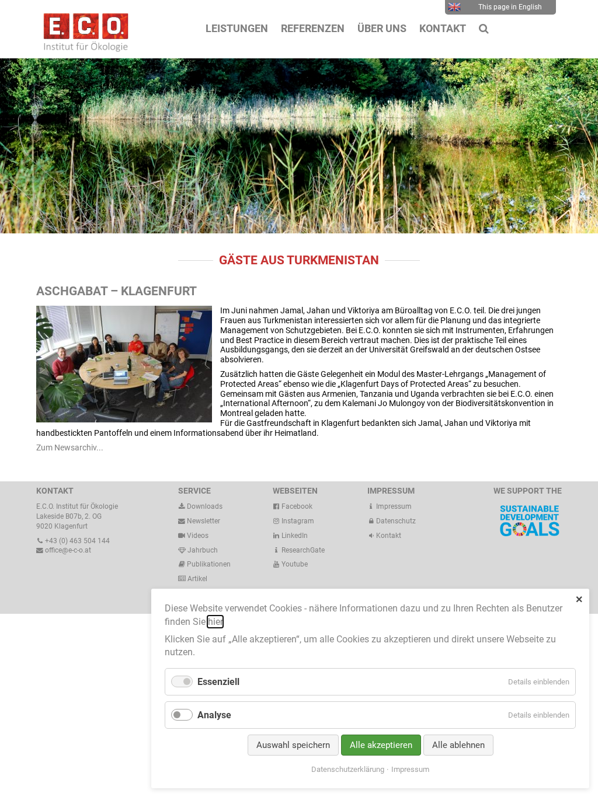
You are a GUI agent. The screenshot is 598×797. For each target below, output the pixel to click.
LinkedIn (294, 536)
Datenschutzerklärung (347, 769)
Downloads (203, 506)
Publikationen (208, 564)
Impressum (393, 506)
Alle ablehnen (458, 745)
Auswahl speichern (293, 745)
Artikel (196, 579)
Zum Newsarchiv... (69, 447)
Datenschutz (395, 521)
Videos (197, 536)
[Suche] (484, 29)
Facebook (296, 506)
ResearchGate (302, 550)
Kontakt (388, 536)
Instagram (297, 521)
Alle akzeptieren (381, 745)
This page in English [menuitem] (510, 7)
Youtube (294, 564)
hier (215, 621)
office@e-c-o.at (67, 550)
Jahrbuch (202, 550)
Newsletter (202, 521)
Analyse (214, 715)
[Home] (83, 49)
